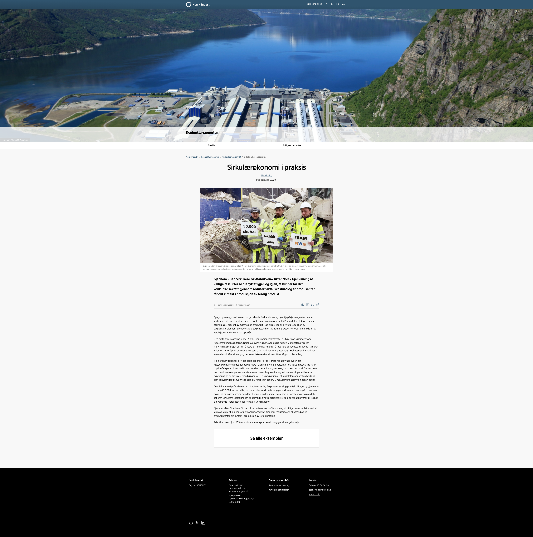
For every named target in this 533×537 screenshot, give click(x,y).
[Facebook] (326, 4)
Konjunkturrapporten (210, 157)
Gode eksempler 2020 (231, 157)
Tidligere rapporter (292, 145)
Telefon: (319, 485)
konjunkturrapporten (227, 305)
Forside (211, 145)
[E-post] (338, 4)
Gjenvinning (266, 175)
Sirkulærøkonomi (243, 305)
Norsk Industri (192, 157)
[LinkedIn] (332, 4)
